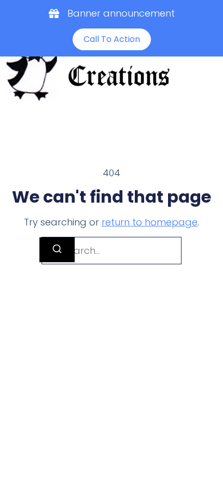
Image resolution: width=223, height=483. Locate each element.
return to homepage (150, 222)
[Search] (57, 249)
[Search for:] (111, 250)
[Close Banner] (213, 11)
